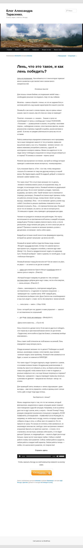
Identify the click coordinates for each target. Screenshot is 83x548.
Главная (9, 50)
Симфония (35, 50)
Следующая (72, 56)
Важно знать (58, 50)
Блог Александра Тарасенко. (19, 12)
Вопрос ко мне (46, 50)
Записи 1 (17, 50)
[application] (41, 456)
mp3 (61, 480)
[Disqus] (41, 511)
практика (25, 482)
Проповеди (50, 480)
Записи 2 (26, 50)
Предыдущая (61, 56)
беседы (19, 482)
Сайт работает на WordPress (41, 541)
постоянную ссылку (46, 482)
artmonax (29, 56)
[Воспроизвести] (20, 456)
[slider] (62, 456)
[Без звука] (57, 456)
